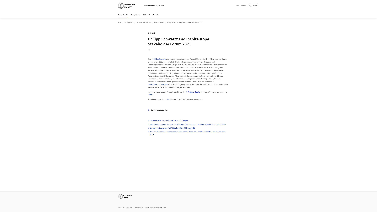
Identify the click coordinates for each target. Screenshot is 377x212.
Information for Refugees (144, 22)
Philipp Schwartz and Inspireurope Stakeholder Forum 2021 (184, 22)
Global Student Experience (154, 5)
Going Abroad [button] (135, 15)
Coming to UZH (128, 22)
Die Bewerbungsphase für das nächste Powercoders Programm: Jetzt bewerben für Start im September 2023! (188, 133)
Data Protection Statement (158, 208)
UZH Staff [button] (146, 15)
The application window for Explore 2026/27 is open (169, 121)
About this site (139, 208)
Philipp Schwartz (159, 59)
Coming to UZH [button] (123, 15)
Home (237, 6)
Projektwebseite (194, 92)
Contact (243, 6)
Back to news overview (159, 110)
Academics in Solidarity (158, 84)
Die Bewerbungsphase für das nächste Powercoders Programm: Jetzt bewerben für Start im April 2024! (188, 124)
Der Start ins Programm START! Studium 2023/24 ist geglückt (172, 128)
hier (151, 95)
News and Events (159, 22)
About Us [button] (156, 15)
